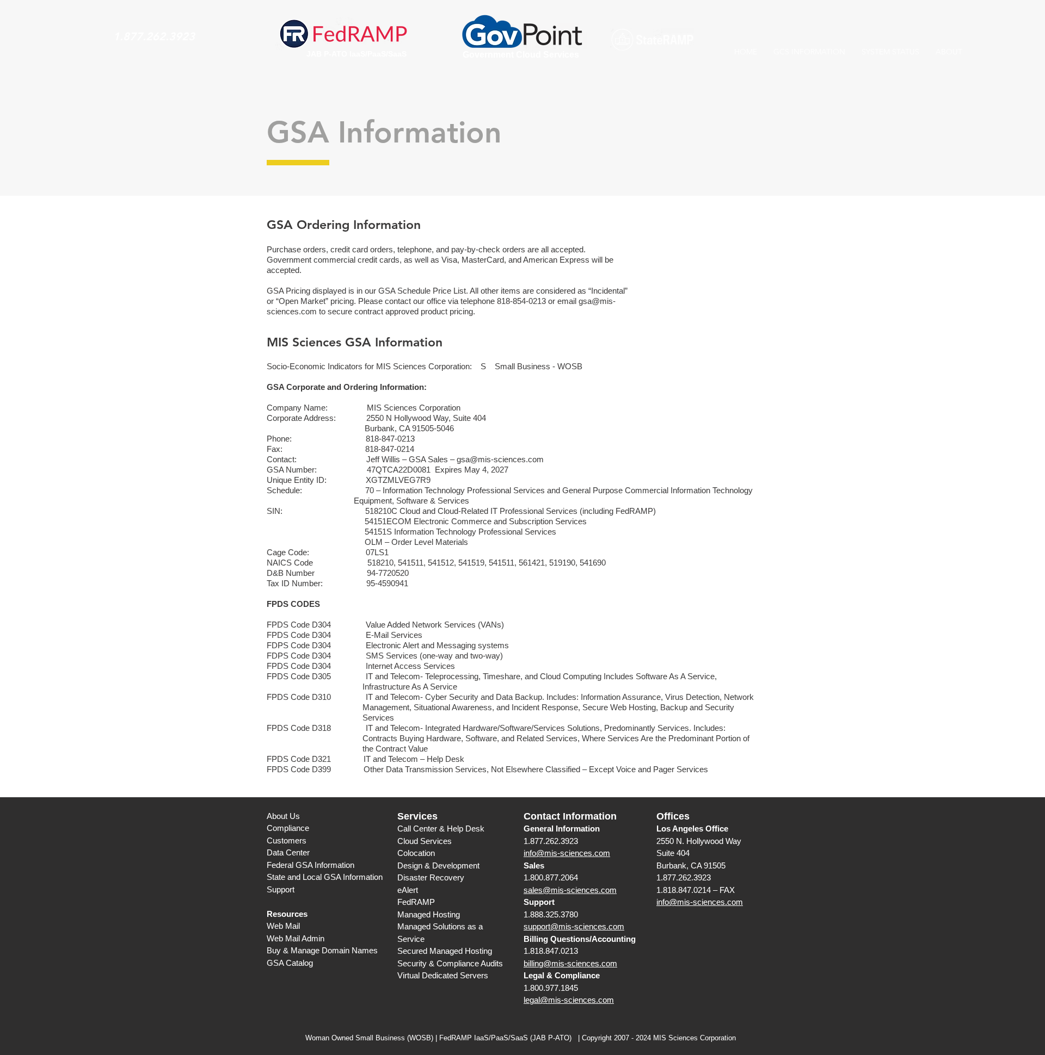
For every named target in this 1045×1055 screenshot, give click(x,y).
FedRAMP (416, 902)
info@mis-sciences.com (567, 853)
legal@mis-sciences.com (569, 999)
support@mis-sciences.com (574, 926)
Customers (286, 840)
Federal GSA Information (310, 865)
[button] (809, 51)
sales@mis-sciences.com (570, 890)
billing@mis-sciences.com (570, 963)
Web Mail (283, 925)
